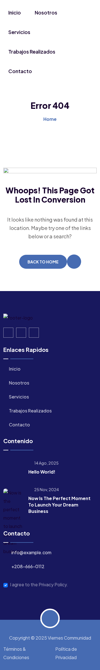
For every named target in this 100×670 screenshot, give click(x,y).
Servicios (19, 32)
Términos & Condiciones (16, 653)
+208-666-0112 (27, 566)
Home (50, 119)
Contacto (20, 71)
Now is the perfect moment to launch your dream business (59, 504)
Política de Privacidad (66, 653)
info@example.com (31, 552)
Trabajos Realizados (31, 51)
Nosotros (46, 12)
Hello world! (41, 472)
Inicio (14, 12)
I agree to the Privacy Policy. (39, 584)
